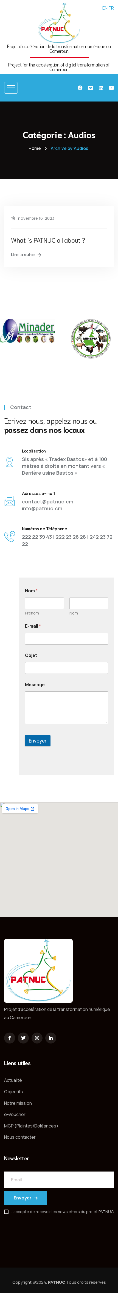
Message (35, 684)
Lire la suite (23, 254)
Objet (31, 655)
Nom (73, 613)
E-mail (33, 626)
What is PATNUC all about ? (48, 239)
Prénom (32, 613)
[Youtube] (111, 87)
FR (111, 8)
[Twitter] (23, 1038)
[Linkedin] (101, 87)
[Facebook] (80, 87)
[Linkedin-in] (50, 1038)
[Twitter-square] (90, 87)
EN (105, 8)
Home (35, 148)
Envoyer (37, 741)
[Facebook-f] (9, 1038)
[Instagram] (37, 1038)
